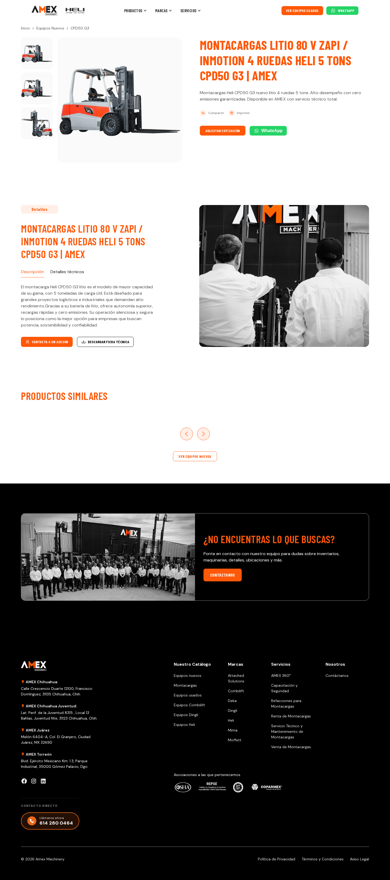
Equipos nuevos (187, 675)
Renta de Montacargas (291, 716)
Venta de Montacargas (291, 746)
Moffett (234, 740)
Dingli (232, 710)
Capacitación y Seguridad (284, 688)
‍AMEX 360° (281, 675)
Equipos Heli (184, 724)
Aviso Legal (359, 859)
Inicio (25, 28)
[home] (44, 11)
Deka (232, 700)
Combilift (236, 691)
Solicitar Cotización (222, 130)
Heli (231, 720)
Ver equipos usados (302, 10)
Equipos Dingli (186, 714)
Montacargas (185, 685)
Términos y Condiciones (323, 859)
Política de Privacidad (276, 859)
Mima (232, 730)
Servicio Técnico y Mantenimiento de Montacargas (287, 731)
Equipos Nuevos (50, 28)
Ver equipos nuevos (195, 456)
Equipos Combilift (189, 705)
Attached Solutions (236, 678)
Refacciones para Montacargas (286, 703)
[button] (135, 11)
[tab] (32, 272)
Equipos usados (188, 695)
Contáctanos (222, 574)
